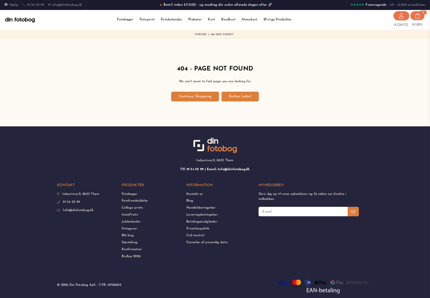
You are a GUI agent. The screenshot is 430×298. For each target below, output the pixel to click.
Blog (189, 200)
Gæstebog (129, 242)
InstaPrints (130, 214)
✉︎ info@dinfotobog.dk (65, 4)
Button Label (240, 96)
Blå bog (128, 235)
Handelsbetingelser (201, 207)
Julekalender (131, 221)
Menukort (249, 19)
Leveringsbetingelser (202, 214)
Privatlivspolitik (197, 228)
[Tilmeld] (353, 211)
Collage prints (132, 207)
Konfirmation (132, 249)
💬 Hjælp (11, 4)
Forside (201, 34)
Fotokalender (171, 19)
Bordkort (228, 19)
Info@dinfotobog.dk (78, 210)
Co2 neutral (195, 235)
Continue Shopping (195, 96)
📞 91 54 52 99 (33, 4)
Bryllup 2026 (131, 256)
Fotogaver (129, 228)
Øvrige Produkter (277, 19)
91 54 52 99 (71, 202)
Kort (211, 19)
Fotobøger (125, 19)
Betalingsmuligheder (201, 221)
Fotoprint (147, 19)
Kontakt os (194, 194)
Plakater (195, 19)
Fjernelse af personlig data (207, 242)
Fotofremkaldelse (135, 200)
